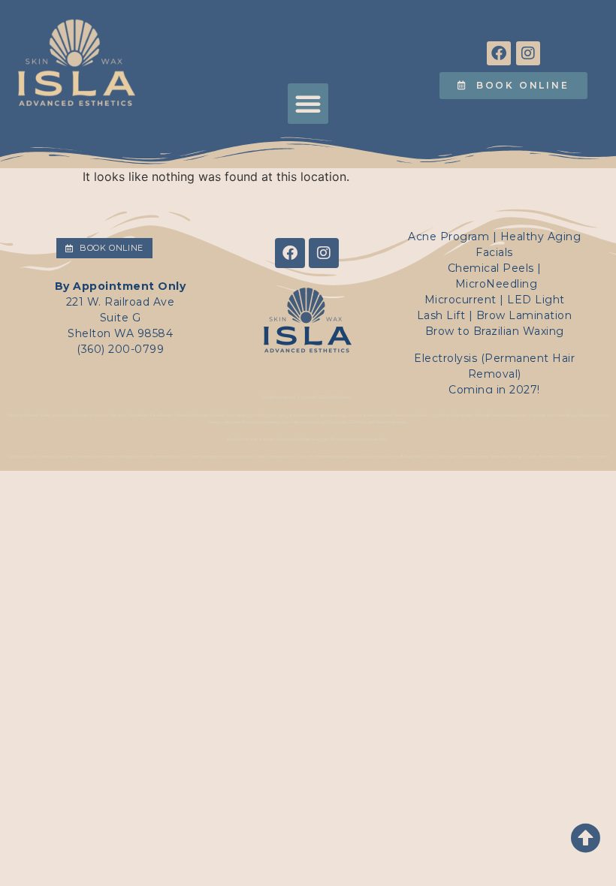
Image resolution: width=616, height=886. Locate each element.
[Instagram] (528, 53)
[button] (308, 103)
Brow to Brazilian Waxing (494, 331)
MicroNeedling (496, 284)
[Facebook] (499, 53)
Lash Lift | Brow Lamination (494, 315)
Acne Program (448, 236)
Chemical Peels (491, 268)
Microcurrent (460, 299)
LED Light (536, 299)
